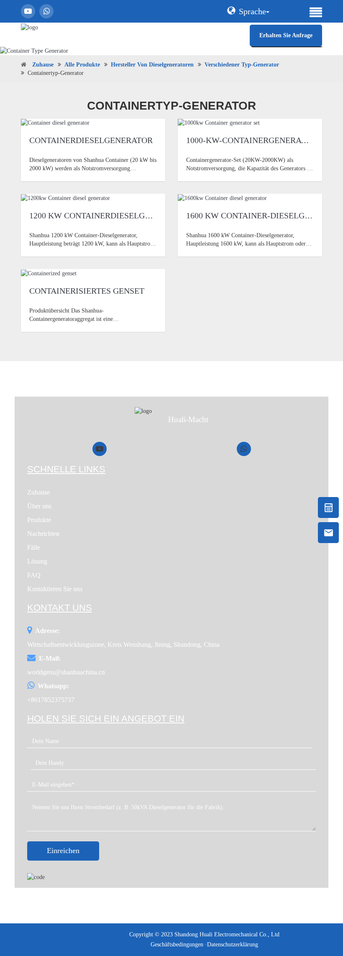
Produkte (39, 519)
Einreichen (63, 850)
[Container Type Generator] (171, 50)
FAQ (34, 575)
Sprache (252, 11)
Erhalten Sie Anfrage (285, 35)
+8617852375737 (50, 699)
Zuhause (43, 65)
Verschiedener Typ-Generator (242, 65)
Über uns (39, 506)
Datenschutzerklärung (232, 944)
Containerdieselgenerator (91, 140)
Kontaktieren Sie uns (54, 588)
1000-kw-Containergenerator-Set (260, 140)
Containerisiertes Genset (86, 290)
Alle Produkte (82, 65)
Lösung (37, 561)
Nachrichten (43, 533)
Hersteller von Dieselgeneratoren (152, 65)
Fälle (33, 547)
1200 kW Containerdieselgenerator (108, 215)
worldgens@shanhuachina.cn (66, 672)
